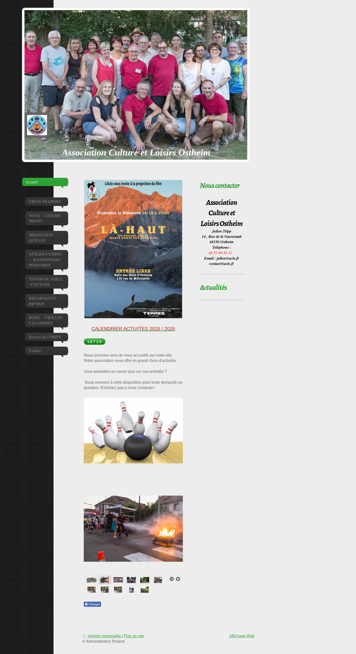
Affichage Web (242, 636)
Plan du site (134, 636)
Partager (94, 604)
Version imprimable (104, 636)
